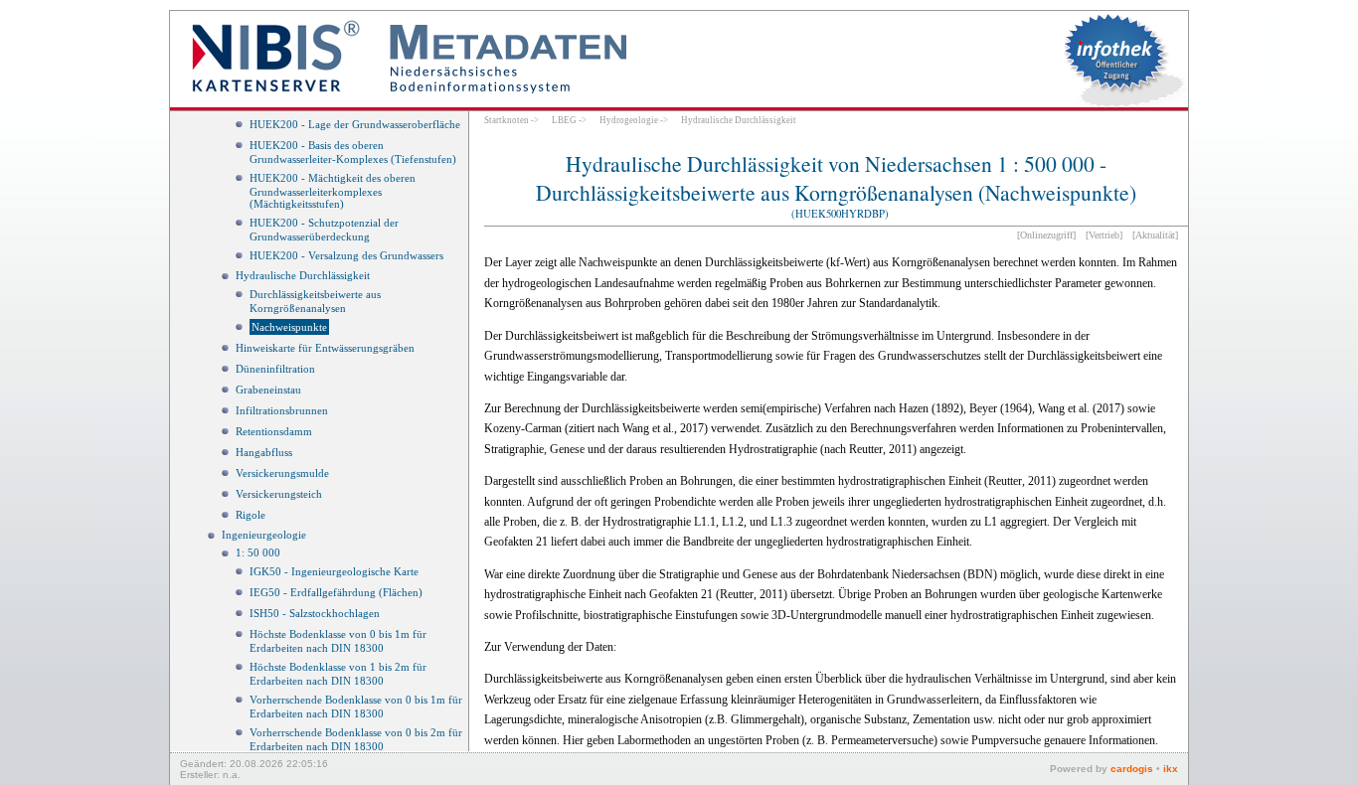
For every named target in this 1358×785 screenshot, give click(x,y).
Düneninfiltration (275, 369)
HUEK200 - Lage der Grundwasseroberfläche (355, 124)
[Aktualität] (1155, 235)
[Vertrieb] (1104, 235)
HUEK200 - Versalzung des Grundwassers (346, 255)
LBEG (564, 120)
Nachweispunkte (289, 327)
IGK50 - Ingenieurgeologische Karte (334, 571)
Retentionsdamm (274, 431)
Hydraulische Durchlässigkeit (303, 275)
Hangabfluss (264, 452)
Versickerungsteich (279, 494)
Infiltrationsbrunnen (282, 410)
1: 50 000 (258, 552)
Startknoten (506, 120)
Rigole (250, 515)
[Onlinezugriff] (1046, 235)
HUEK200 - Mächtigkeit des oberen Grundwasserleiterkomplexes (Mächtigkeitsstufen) (333, 191)
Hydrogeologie (628, 120)
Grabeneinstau (268, 389)
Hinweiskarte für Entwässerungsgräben (325, 348)
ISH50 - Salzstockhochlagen (315, 613)
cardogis (1131, 768)
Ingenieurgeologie (264, 535)
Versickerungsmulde (282, 473)
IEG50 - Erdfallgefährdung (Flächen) (336, 592)
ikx (1170, 768)
